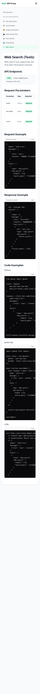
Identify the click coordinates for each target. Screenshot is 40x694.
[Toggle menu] (36, 3)
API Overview (7, 12)
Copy (32, 139)
